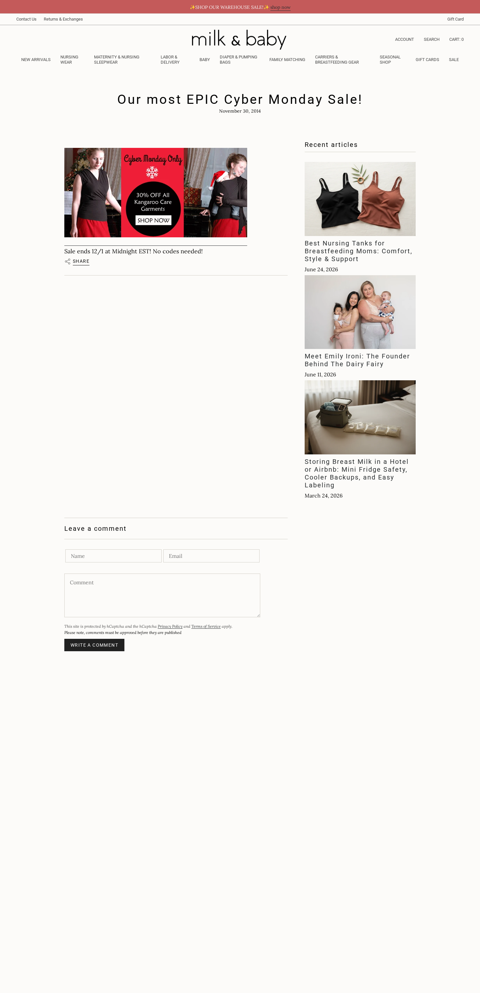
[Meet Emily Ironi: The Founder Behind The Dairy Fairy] (360, 312)
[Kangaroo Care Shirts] (155, 193)
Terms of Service (206, 626)
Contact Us (26, 19)
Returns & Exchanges (63, 19)
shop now (280, 7)
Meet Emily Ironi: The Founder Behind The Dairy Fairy (357, 360)
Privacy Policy (170, 626)
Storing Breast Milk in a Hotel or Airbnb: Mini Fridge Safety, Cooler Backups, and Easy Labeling (357, 473)
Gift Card (455, 19)
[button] (72, 60)
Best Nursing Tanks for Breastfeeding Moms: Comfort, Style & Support (358, 251)
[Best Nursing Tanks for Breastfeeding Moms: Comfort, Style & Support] (360, 199)
